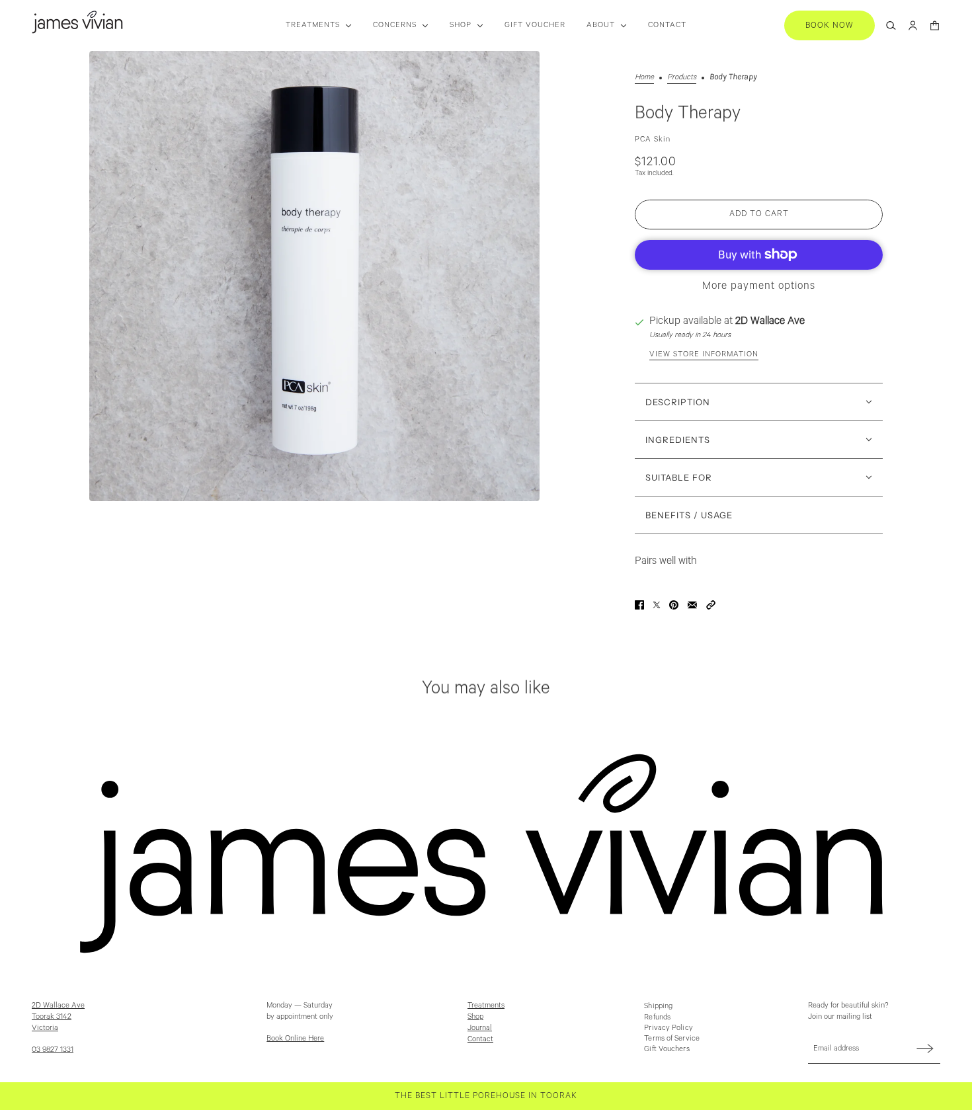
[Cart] (934, 25)
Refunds (657, 1017)
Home (644, 77)
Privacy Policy (668, 1027)
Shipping (658, 1006)
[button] (711, 605)
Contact (480, 1039)
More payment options (758, 286)
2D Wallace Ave (770, 321)
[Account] (912, 25)
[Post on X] (657, 605)
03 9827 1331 (52, 1049)
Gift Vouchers (666, 1049)
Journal (479, 1027)
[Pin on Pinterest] (674, 605)
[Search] (891, 25)
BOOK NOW (829, 25)
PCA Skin (652, 139)
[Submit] (925, 1048)
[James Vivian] (77, 22)
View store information (703, 354)
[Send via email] (692, 605)
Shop (475, 1016)
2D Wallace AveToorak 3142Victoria (58, 1016)
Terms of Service (672, 1038)
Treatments (486, 1005)
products (681, 77)
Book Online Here (295, 1038)
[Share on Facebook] (639, 605)
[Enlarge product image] (314, 276)
